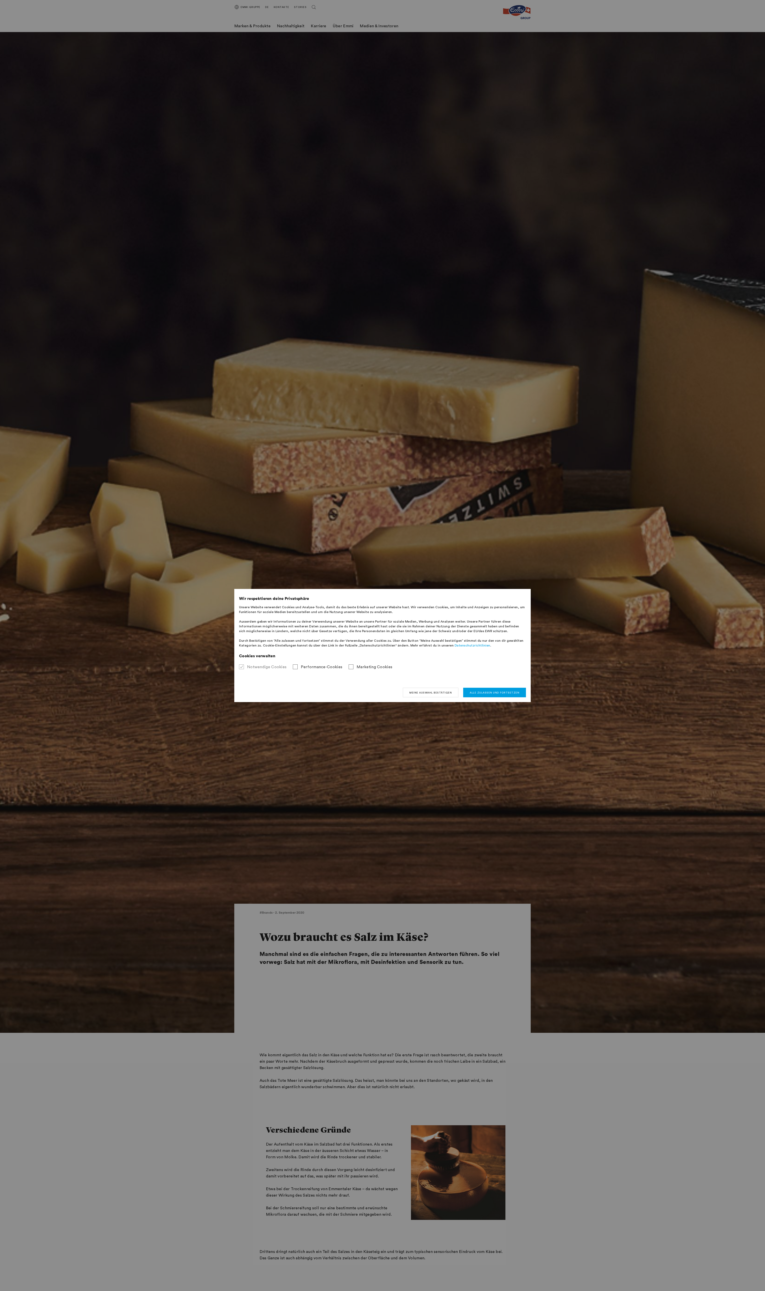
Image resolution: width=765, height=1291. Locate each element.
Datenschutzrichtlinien (472, 645)
